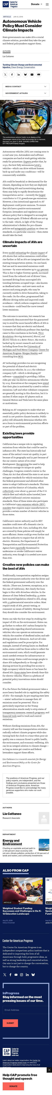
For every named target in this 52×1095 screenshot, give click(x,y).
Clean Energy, (17, 67)
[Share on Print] (38, 74)
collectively (8, 491)
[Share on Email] (32, 74)
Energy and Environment (12, 842)
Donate (35, 4)
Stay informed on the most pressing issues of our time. (23, 997)
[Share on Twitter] (5, 74)
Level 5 (37, 165)
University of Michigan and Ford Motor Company (21, 348)
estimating (20, 252)
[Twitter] (5, 974)
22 (38, 595)
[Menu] (47, 4)
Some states (20, 672)
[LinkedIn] (27, 974)
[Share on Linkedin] (18, 74)
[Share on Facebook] (12, 74)
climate (33, 252)
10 (9, 602)
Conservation (29, 67)
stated (46, 383)
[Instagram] (21, 974)
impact (41, 252)
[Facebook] (10, 974)
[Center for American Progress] (6, 4)
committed (18, 376)
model (12, 252)
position (31, 228)
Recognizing (22, 464)
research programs (35, 712)
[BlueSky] (33, 974)
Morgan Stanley (29, 353)
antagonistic (21, 228)
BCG (20, 356)
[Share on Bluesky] (25, 74)
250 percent (42, 269)
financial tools (10, 715)
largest (42, 195)
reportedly (20, 547)
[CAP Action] (11, 1052)
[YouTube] (16, 974)
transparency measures (14, 712)
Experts (27, 161)
